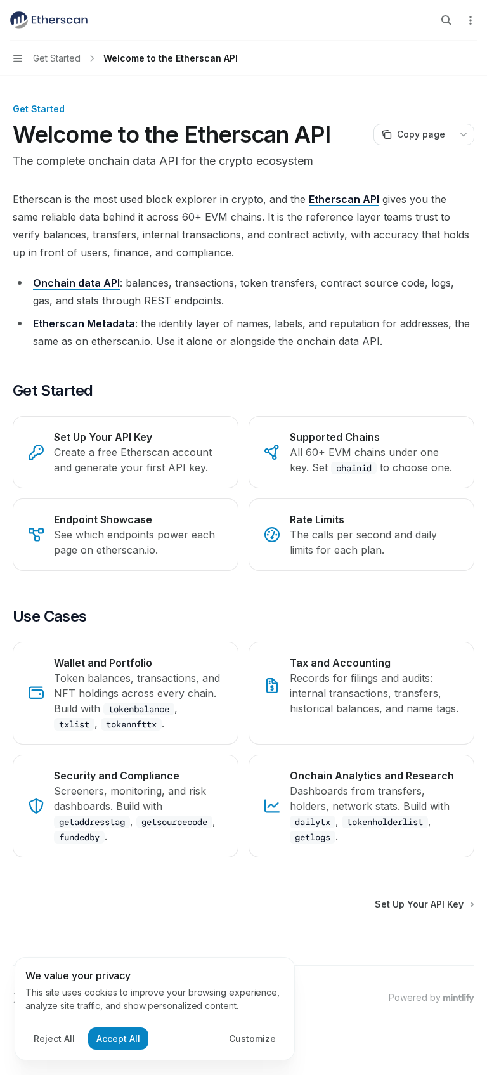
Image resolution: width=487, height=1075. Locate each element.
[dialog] (154, 1009)
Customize (252, 1038)
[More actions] (470, 20)
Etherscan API (344, 199)
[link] (125, 452)
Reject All (54, 1038)
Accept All (118, 1038)
